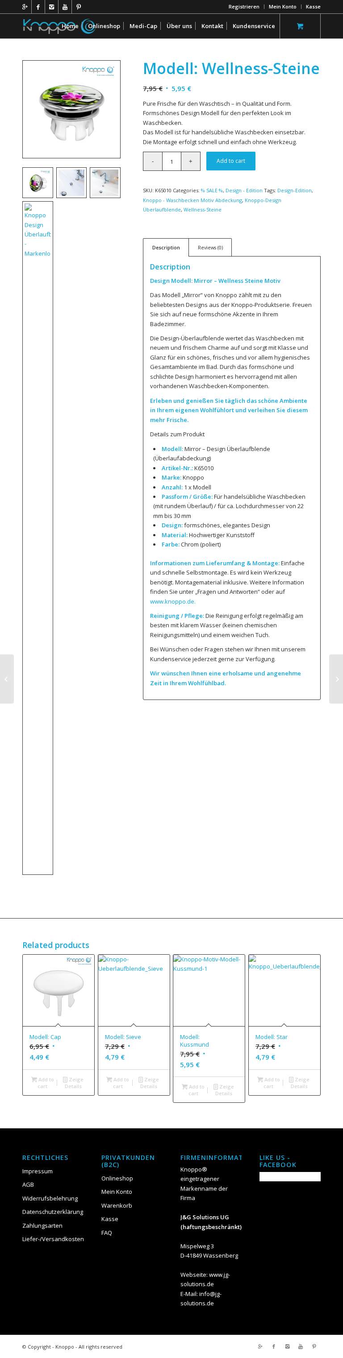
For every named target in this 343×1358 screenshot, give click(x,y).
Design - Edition (244, 190)
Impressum (37, 1171)
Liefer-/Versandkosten (53, 1239)
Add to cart (231, 161)
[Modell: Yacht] (336, 679)
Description (166, 247)
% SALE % (212, 190)
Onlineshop (117, 1178)
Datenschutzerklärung (52, 1212)
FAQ (106, 1233)
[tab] (166, 247)
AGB (28, 1184)
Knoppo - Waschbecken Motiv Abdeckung (192, 200)
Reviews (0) (210, 247)
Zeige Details (74, 1082)
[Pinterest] (78, 6)
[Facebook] (38, 6)
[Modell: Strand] (7, 679)
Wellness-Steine (203, 209)
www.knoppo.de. (173, 601)
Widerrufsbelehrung (50, 1198)
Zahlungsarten (42, 1225)
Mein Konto (283, 6)
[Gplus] (24, 6)
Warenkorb (116, 1205)
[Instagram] (51, 6)
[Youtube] (65, 6)
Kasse (313, 6)
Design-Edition (294, 190)
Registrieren (244, 6)
